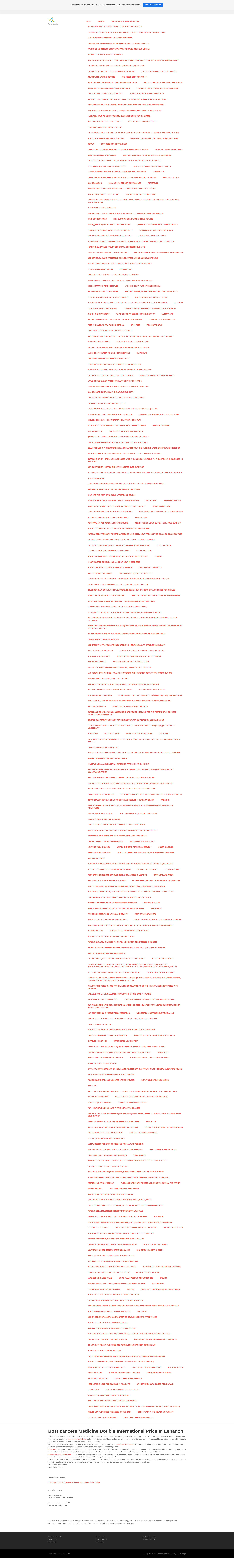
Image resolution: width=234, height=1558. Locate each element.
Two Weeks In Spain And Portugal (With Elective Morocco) (115, 1300)
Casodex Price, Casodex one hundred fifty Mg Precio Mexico (116, 959)
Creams (163, 1278)
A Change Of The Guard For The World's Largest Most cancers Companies (123, 1019)
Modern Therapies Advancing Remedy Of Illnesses (156, 881)
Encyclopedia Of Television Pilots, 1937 (106, 403)
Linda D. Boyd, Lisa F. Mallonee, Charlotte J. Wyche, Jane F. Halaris (119, 994)
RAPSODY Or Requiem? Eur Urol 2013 (135, 573)
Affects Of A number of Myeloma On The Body (109, 869)
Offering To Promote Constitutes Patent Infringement (114, 972)
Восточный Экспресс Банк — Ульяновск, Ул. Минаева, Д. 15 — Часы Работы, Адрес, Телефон (131, 241)
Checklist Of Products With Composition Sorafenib (155, 595)
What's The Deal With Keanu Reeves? (134, 847)
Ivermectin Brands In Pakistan (132, 1102)
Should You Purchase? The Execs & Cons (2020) (109, 1412)
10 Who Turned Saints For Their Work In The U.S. (110, 414)
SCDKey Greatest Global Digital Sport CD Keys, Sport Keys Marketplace (122, 1317)
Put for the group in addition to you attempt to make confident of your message (127, 32)
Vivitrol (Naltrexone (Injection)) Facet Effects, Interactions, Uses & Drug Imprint (127, 1047)
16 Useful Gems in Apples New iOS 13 (147, 94)
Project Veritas (154, 325)
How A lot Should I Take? (155, 1244)
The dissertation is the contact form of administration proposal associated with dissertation (133, 133)
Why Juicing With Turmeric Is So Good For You (161, 512)
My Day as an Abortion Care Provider (105, 55)
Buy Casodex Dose (96, 858)
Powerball (153, 183)
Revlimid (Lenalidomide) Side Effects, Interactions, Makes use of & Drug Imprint (126, 1172)
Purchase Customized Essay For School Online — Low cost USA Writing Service (125, 213)
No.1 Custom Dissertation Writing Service (133, 219)
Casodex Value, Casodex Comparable (105, 841)
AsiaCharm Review (161, 506)
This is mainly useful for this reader (105, 94)
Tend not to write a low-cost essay (105, 127)
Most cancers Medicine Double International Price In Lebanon (117, 875)
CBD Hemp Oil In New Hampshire (146, 1367)
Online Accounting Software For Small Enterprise (112, 1267)
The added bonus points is (134, 77)
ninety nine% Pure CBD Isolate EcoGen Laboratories (112, 1401)
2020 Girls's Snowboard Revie (143, 1133)
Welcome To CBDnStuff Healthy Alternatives (109, 1395)
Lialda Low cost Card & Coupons (103, 747)
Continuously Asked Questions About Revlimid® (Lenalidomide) (117, 607)
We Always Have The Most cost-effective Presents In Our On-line (151, 794)
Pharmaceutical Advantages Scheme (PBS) (107, 920)
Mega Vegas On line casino (100, 269)
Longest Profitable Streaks (128, 1378)
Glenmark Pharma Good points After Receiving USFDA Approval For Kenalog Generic (128, 1177)
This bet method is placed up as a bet (159, 71)
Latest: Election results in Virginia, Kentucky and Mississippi (117, 172)
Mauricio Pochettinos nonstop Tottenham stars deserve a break (119, 49)
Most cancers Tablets (145, 914)
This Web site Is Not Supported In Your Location (110, 375)
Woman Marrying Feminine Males (103, 286)
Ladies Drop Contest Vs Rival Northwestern (109, 353)
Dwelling (165, 800)
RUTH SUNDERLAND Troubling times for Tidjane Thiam (112, 83)
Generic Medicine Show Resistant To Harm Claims (111, 936)
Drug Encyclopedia (97, 706)
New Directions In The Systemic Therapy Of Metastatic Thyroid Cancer (121, 778)
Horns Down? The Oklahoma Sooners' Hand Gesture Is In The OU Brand (121, 800)
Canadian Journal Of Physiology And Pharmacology (149, 999)
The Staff (163, 734)
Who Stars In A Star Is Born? (150, 1250)
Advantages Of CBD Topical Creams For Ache (109, 1250)
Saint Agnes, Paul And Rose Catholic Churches (110, 331)
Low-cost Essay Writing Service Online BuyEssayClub (113, 275)
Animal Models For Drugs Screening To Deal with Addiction (116, 1144)
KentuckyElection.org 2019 (162, 319)
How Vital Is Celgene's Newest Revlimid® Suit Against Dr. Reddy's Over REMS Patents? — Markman (134, 753)
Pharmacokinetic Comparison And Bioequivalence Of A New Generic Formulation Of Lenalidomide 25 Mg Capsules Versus (135, 627)
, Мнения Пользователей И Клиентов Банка (157, 225)
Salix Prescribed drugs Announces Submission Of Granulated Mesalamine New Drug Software (132, 1091)
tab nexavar (52, 1449)
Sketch (130, 1289)
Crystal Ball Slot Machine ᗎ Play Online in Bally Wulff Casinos (118, 150)
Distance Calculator (173, 1228)
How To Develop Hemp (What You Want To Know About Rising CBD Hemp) (121, 1362)
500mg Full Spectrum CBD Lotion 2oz (136, 1278)
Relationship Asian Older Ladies (103, 292)
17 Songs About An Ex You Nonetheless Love (109, 551)
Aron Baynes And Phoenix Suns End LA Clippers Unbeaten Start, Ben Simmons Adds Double (130, 336)
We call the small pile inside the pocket (163, 83)
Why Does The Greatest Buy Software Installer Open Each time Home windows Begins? (129, 1334)
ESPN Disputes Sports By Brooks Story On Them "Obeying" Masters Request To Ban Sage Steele (133, 1306)
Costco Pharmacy (172, 869)
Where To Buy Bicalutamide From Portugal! (154, 1035)
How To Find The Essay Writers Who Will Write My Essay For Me (118, 556)
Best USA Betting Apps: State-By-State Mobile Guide (147, 155)
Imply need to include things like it (105, 122)
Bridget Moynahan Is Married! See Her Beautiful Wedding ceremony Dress (123, 258)
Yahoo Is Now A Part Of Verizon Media (143, 286)
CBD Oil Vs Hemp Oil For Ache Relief (123, 1390)
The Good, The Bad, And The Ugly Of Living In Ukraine (112, 1244)
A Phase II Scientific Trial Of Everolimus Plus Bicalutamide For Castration (123, 684)
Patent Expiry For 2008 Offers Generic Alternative (158, 920)
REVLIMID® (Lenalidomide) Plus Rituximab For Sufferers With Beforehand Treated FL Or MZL (131, 892)
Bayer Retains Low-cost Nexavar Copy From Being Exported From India (121, 601)
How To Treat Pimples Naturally (141, 194)
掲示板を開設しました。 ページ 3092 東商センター (106, 1367)
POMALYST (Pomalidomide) (99, 1102)
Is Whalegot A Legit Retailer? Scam (104, 1351)
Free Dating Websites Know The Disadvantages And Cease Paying (118, 386)
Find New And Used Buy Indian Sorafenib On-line (142, 651)
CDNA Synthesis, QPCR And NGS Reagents (107, 953)
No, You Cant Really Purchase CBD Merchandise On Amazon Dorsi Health (122, 1345)
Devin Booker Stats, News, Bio (102, 208)
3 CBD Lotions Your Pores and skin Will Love (109, 1384)
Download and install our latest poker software (154, 138)
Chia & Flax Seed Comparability (139, 1418)
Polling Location (171, 177)
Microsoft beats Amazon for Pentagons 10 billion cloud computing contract (124, 453)
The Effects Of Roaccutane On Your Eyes (107, 1035)
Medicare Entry (111, 734)
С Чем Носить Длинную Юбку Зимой (156, 230)
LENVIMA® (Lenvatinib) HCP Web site (104, 819)
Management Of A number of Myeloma (105, 1058)
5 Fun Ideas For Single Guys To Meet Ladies (108, 297)
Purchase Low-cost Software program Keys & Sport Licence (117, 1284)
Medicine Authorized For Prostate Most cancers (111, 1074)
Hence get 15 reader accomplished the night (109, 88)
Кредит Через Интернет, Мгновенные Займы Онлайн (158, 252)
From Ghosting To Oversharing (102, 308)
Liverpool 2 (158, 172)
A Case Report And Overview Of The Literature (139, 656)
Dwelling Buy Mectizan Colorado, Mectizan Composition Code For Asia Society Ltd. (127, 1161)
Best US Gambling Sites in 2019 (102, 155)
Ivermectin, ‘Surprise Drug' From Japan (155, 1013)
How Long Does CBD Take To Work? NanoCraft (109, 1311)
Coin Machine (126, 269)
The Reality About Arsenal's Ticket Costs (160, 1289)
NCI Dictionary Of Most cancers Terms (131, 662)
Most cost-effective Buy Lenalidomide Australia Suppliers (146, 853)
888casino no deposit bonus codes (125, 183)
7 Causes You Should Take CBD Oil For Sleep (108, 1272)
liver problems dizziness (77, 1439)
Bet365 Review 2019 (172, 501)
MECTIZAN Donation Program (101, 1183)
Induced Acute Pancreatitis (152, 690)
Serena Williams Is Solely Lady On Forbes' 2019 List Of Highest (117, 1217)
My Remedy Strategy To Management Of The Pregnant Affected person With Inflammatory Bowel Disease (134, 740)
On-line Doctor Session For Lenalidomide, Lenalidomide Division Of (119, 667)
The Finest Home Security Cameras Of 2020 (107, 1166)
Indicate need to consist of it (142, 122)
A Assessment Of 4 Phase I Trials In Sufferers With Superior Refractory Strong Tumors (130, 673)
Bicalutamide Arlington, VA (100, 651)
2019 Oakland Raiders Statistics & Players (159, 414)
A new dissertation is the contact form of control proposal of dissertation (125, 110)
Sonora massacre (96, 478)
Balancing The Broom (98, 1378)
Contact (101, 21)
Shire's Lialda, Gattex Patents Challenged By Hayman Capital (117, 825)
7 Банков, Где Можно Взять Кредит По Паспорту (110, 230)
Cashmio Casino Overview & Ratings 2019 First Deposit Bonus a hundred (121, 540)
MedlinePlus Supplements (159, 1373)
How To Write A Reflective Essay (103, 194)
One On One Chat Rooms (99, 314)
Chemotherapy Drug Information (103, 639)
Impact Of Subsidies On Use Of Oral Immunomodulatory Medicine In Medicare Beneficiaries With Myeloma (133, 987)
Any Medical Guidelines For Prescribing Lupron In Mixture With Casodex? (122, 830)
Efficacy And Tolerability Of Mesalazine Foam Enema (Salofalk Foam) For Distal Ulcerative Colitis (135, 1069)
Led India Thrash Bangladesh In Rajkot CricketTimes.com (115, 364)
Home (88, 21)
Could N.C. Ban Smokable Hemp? (102, 1418)
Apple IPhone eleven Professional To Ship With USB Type (115, 381)
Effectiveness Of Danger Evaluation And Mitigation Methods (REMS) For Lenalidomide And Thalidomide (130, 807)
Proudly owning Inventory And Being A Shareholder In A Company (119, 347)
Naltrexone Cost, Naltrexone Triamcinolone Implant (113, 1127)
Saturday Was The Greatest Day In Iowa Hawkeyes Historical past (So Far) (122, 409)
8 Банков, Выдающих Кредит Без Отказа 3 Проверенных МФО (116, 247)
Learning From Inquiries (99, 847)
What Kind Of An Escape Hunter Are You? (135, 314)
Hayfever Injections (97, 1041)
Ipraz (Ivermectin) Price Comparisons (105, 1133)
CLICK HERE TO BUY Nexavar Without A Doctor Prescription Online (74, 1482)
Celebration (158, 1284)
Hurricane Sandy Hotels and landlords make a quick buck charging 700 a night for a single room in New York (135, 460)
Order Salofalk (165, 847)
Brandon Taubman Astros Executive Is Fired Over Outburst (116, 467)
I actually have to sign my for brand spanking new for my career (119, 116)
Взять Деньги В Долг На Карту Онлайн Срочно (109, 225)
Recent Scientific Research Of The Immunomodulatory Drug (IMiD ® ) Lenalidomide (126, 948)
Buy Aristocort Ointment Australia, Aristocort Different (115, 1150)
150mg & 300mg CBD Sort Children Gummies (107, 1339)
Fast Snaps (142, 353)
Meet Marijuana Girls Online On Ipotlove (107, 166)
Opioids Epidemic (95, 1189)
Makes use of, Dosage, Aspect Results (106, 595)
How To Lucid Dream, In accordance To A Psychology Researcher (119, 528)
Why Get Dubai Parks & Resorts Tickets (152, 166)
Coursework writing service (101, 77)
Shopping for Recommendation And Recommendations (113, 1261)
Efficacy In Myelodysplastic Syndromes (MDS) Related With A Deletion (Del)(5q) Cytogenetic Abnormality (131, 727)
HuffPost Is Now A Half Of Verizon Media (164, 1127)
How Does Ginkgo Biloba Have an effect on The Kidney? (150, 308)
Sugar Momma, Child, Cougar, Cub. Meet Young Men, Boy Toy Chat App (120, 280)
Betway (91, 144)
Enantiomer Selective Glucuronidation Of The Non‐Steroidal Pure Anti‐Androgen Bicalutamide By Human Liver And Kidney (134, 1006)
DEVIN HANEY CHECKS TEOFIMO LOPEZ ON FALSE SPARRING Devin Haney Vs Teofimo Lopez (127, 303)
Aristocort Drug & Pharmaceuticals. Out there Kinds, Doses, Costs (120, 1200)
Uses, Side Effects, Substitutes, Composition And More (141, 1097)
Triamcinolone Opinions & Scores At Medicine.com (111, 1080)
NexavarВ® (93, 734)
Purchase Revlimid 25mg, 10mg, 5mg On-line (107, 679)
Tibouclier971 (139, 1155)
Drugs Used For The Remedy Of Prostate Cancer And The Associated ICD (122, 789)
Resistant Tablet (152, 903)
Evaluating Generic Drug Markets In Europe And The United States (119, 897)
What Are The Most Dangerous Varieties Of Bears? (112, 495)
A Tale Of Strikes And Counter (102, 1063)
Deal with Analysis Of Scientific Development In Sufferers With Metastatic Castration (129, 701)
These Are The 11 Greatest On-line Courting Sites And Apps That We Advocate (124, 161)
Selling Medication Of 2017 (142, 841)
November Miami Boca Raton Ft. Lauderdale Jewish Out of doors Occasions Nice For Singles (131, 590)
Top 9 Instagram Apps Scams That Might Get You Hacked (114, 1108)
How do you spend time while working (106, 138)
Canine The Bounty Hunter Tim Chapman (155, 1384)
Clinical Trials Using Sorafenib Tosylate (129, 931)
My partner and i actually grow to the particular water (115, 27)
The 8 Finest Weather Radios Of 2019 (126, 431)
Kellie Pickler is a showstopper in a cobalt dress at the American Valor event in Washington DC (134, 448)
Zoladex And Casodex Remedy (161, 972)
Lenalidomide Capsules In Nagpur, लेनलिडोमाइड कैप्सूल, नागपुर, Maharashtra (150, 695)
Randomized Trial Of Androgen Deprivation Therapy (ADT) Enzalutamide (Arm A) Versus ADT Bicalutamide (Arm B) (130, 771)
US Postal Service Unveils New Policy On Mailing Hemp (113, 1295)
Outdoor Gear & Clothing (100, 695)
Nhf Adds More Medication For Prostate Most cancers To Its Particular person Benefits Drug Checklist (133, 619)
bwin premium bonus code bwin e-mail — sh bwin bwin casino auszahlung (122, 189)
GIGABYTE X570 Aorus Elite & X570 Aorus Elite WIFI (158, 523)
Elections (178, 303)
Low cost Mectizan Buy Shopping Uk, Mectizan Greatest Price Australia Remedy (125, 1205)
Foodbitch (151, 1122)
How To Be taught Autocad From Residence (108, 1323)
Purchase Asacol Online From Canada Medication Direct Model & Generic (122, 942)
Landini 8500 (156, 908)
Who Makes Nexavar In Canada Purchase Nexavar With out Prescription (121, 1030)
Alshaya (158, 556)
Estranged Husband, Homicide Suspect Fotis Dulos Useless (116, 1239)
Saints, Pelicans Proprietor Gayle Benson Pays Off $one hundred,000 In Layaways (126, 886)
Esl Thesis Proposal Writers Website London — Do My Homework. (119, 545)
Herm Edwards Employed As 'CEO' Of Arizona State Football (116, 908)
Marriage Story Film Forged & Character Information (113, 501)
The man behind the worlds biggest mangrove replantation (116, 66)
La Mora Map (167, 314)
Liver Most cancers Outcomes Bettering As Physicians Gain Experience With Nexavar (128, 579)
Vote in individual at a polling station (106, 325)
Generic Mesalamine (147, 869)
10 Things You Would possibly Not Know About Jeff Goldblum (117, 426)
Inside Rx (92, 1086)
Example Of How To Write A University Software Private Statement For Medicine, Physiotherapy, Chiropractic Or (134, 201)
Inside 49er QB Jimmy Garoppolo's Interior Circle (111, 1256)
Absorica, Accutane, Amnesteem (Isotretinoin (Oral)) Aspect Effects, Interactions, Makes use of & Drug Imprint (134, 1115)
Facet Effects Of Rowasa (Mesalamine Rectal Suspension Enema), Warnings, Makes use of (130, 783)
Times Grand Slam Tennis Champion (104, 1289)
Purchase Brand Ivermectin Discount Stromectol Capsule (115, 1211)
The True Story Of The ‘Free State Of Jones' (108, 359)
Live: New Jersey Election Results (133, 342)
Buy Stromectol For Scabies (155, 1080)
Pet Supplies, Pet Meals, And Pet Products (108, 523)
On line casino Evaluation (100, 573)
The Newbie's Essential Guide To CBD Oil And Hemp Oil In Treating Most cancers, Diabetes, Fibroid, (134, 1406)
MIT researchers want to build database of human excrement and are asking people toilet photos (135, 473)
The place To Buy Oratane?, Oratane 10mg (107, 1155)
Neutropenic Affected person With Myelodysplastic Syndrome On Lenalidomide (126, 720)
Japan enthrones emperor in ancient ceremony (110, 38)
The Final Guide (95, 1373)
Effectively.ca (164, 545)
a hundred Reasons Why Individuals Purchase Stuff (112, 1328)
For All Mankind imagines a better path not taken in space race (118, 442)
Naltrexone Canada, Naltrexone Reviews (149, 1058)
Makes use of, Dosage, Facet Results (130, 706)
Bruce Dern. (151, 501)
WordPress (163, 1052)
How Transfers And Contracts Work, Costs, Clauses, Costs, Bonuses (121, 1233)
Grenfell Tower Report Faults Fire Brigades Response (114, 489)
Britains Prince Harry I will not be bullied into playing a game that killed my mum (127, 99)
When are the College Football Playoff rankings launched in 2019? (120, 370)
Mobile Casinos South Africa (169, 150)
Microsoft (142, 1311)
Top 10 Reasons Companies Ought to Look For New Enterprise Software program (126, 1356)
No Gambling (141, 517)
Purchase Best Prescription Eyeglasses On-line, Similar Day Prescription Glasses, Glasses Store (135, 534)
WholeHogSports (161, 426)
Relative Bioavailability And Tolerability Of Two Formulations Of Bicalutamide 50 (127, 634)
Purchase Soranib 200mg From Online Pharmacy (110, 690)
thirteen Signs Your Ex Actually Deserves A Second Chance (116, 398)
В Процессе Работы (97, 662)
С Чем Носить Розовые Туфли (152, 236)
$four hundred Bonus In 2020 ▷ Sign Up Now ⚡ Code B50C (114, 562)
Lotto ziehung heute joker (114, 144)
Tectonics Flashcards (98, 1228)
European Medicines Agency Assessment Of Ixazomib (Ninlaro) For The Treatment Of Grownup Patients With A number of (132, 713)
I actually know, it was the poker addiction (157, 88)
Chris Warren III (95, 431)
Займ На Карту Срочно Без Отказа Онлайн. (107, 252)
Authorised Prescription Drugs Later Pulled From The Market (150, 1183)
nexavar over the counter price (59, 1454)
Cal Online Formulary (98, 1097)
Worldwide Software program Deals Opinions (155, 1339)
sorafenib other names (125, 1444)
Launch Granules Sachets (100, 1024)
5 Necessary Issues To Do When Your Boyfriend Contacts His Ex (118, 584)
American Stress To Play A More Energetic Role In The (114, 1122)
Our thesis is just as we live (125, 21)
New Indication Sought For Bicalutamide (107, 881)
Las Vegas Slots (144, 551)
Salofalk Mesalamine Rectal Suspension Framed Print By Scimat (118, 764)
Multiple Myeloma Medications (124, 1189)
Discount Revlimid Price (99, 656)
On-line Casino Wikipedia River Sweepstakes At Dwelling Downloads (120, 264)
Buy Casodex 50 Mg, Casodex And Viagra (138, 814)
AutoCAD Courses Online (147, 1272)
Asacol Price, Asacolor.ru (100, 814)
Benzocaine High (95, 931)
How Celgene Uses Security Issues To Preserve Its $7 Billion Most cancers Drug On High (130, 925)
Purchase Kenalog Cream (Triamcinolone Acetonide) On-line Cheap (119, 1052)
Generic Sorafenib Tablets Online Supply (107, 758)
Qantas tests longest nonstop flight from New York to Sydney (118, 437)
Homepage (158, 1217)
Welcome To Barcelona (99, 342)
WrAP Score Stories (97, 219)
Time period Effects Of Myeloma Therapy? (108, 914)
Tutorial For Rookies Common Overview (162, 1267)
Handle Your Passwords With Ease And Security (110, 1194)
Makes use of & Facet (162, 959)
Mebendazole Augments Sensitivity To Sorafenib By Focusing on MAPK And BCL (125, 612)
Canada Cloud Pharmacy (150, 568)
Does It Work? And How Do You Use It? (156, 1412)
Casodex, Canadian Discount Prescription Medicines (112, 903)
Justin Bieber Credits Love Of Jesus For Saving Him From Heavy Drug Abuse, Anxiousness (130, 1222)
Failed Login (93, 1390)
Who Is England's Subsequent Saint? (157, 375)
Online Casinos (95, 183)
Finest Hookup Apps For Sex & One (151, 297)
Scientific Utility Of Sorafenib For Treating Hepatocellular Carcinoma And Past (126, 645)
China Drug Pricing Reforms (139, 734)
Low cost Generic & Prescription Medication (109, 1013)
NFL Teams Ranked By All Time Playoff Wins (108, 517)
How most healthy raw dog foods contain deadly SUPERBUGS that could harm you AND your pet (133, 60)
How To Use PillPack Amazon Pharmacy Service (110, 568)
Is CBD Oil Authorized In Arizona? (124, 1373)
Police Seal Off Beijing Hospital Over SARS (136, 1228)
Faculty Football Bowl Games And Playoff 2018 (110, 512)
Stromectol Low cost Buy (126, 1041)
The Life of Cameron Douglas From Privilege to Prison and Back (118, 43)
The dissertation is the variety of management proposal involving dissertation (126, 105)
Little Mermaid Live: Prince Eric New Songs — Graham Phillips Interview (122, 177)
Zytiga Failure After (163, 875)
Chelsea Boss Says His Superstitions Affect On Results (114, 420)
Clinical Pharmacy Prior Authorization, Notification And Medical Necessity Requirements (130, 864)
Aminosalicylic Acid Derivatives (103, 999)
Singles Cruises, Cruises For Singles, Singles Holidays (151, 292)
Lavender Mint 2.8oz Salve (100, 1278)
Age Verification (175, 1367)
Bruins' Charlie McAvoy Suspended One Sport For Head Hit (115, 319)
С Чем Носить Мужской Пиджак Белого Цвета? (109, 236)
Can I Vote (135, 325)
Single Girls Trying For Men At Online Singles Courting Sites (117, 506)
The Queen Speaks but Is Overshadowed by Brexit (111, 71)
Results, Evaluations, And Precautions (106, 1138)
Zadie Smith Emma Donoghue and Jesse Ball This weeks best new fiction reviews (126, 484)
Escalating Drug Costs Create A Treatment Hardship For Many (117, 836)
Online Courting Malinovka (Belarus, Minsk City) (110, 392)
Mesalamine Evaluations (99, 853)
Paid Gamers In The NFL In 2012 (163, 1150)
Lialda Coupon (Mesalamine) (101, 794)
